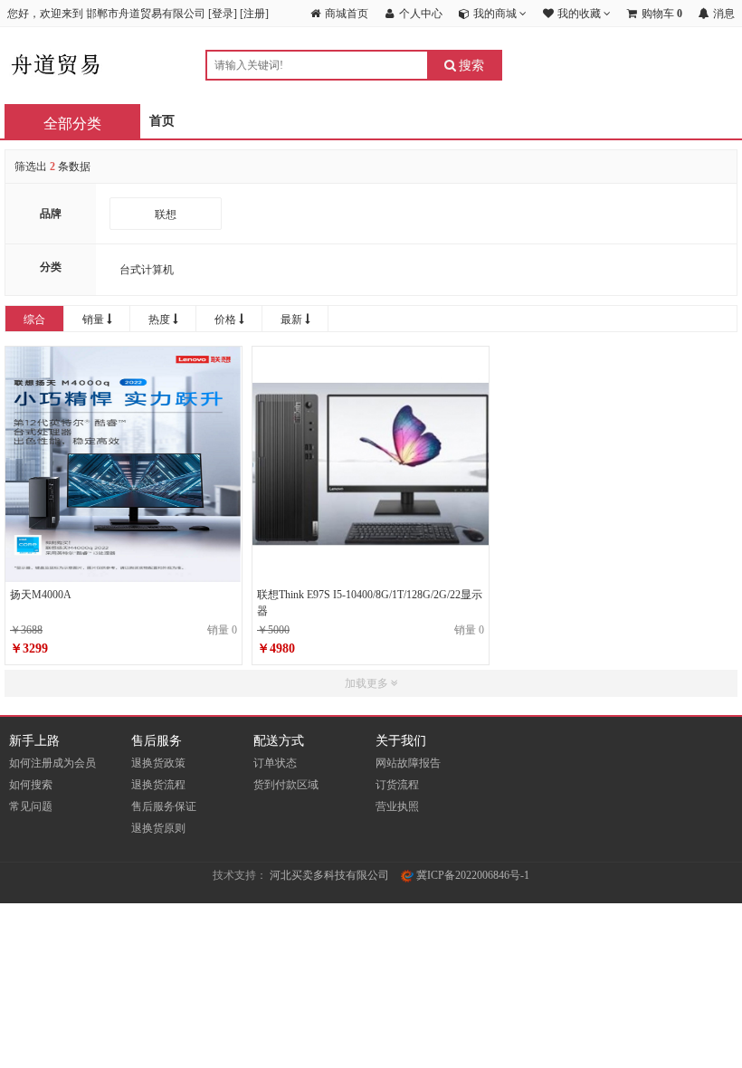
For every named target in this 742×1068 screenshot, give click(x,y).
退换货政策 (158, 763)
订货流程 (397, 784)
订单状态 (275, 763)
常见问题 (30, 806)
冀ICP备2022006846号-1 (471, 875)
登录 (222, 13)
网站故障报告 (408, 763)
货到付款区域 (286, 784)
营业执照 (397, 806)
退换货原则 (158, 828)
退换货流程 (158, 784)
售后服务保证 (163, 806)
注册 (254, 13)
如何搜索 (30, 784)
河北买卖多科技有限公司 (329, 875)
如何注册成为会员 (52, 763)
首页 (162, 121)
